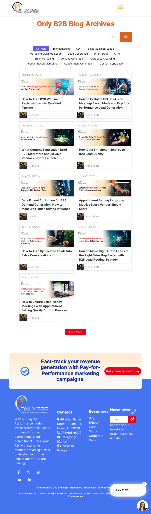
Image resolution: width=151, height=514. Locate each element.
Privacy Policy (27, 493)
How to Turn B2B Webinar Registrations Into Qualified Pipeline (41, 103)
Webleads (107, 487)
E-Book (94, 422)
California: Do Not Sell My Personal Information (84, 493)
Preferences (75, 496)
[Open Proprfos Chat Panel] (142, 505)
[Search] (126, 37)
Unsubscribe (45, 493)
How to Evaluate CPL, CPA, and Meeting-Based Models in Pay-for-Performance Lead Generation (104, 103)
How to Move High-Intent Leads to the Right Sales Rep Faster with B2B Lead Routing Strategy (104, 255)
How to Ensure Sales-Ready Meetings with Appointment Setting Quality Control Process (44, 306)
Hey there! (122, 490)
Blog (92, 418)
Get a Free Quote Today (123, 371)
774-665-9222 (71, 432)
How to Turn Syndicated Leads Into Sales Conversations (47, 253)
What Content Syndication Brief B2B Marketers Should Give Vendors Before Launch (44, 154)
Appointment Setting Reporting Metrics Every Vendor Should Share (101, 204)
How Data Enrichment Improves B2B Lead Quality (102, 152)
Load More (75, 332)
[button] (120, 7)
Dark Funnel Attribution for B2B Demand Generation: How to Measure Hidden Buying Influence (46, 204)
